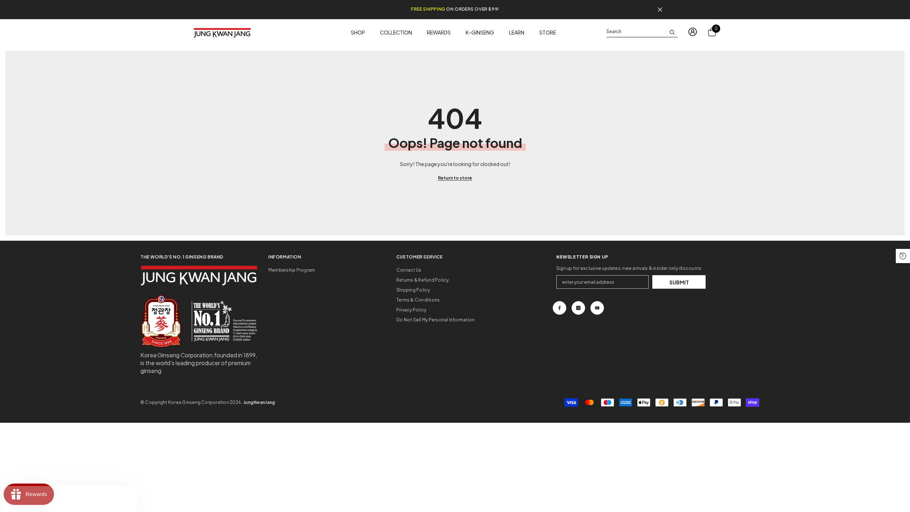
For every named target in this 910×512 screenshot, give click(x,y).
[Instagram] (578, 308)
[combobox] (636, 31)
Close (660, 10)
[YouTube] (597, 308)
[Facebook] (559, 308)
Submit (679, 282)
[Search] (642, 31)
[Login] (692, 32)
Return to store (455, 178)
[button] (903, 256)
